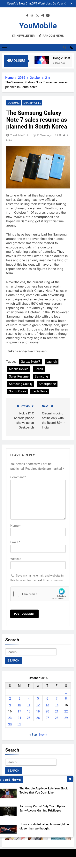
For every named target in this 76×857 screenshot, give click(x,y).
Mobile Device (18, 369)
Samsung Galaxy (21, 384)
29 (66, 718)
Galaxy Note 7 (30, 361)
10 (19, 705)
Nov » (43, 734)
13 (47, 705)
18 (28, 711)
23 (10, 718)
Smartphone (47, 384)
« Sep (33, 734)
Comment (18, 477)
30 (10, 724)
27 (47, 718)
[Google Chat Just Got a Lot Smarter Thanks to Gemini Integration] (40, 60)
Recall (38, 369)
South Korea (17, 391)
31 (19, 724)
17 (19, 711)
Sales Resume (18, 376)
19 (38, 711)
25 (28, 718)
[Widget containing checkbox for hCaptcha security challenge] (38, 594)
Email (15, 542)
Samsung (14, 103)
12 (38, 705)
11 (28, 705)
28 (56, 718)
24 (19, 718)
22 (66, 711)
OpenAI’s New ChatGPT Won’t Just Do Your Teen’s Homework (35, 3)
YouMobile (38, 25)
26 (38, 718)
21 (56, 711)
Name (15, 526)
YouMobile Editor (20, 135)
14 (56, 705)
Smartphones (32, 103)
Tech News (39, 391)
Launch (51, 361)
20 (47, 711)
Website (15, 559)
